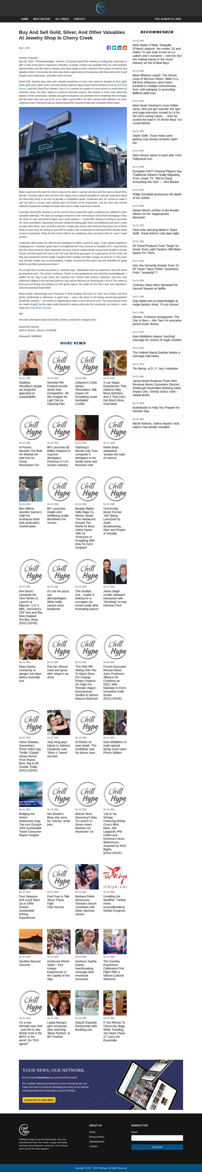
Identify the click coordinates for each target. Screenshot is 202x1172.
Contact (93, 1146)
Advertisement (96, 1141)
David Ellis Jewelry (41, 308)
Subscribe (157, 1147)
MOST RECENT (42, 19)
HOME (24, 19)
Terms (92, 1132)
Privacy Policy (96, 1137)
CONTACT (79, 19)
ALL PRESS (62, 19)
